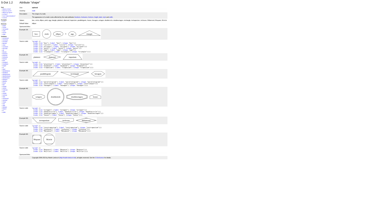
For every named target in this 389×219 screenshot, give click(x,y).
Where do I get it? (7, 12)
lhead (4, 83)
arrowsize (5, 40)
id (3, 67)
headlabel (5, 64)
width (4, 112)
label (4, 69)
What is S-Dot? (7, 9)
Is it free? (5, 14)
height (4, 66)
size (4, 103)
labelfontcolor (6, 74)
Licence (5, 17)
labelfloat (5, 72)
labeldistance (6, 71)
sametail (5, 100)
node (4, 31)
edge (4, 34)
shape (4, 102)
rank (4, 91)
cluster (4, 27)
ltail (4, 84)
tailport (4, 109)
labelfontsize (6, 78)
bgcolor (5, 43)
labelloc (5, 81)
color (4, 45)
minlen (4, 88)
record (4, 32)
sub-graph (5, 29)
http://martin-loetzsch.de (68, 157)
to (3, 110)
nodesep (5, 90)
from (4, 60)
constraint (5, 47)
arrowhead (6, 38)
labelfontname (7, 76)
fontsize (5, 59)
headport (5, 62)
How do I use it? (7, 11)
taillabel (5, 107)
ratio (4, 97)
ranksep (5, 95)
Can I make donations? (9, 16)
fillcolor (5, 52)
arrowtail (5, 41)
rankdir (4, 93)
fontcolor (5, 55)
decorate (5, 48)
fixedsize (5, 53)
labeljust (5, 79)
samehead (6, 98)
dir (3, 50)
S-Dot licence (99, 157)
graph (4, 25)
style (4, 105)
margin (4, 86)
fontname (5, 57)
